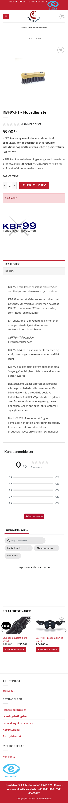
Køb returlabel (11, 729)
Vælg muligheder (14, 650)
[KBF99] (19, 226)
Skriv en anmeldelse (34, 516)
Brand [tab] (9, 271)
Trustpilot (8, 690)
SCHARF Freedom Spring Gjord (49, 639)
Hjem (29, 38)
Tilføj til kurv (34, 185)
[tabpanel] (34, 571)
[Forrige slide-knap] (4, 668)
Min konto (9, 756)
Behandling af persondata (18, 723)
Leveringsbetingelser (15, 716)
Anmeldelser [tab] (17, 530)
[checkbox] (13, 556)
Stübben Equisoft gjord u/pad (15, 639)
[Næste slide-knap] (61, 668)
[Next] (65, 637)
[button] (6, 16)
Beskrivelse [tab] (12, 264)
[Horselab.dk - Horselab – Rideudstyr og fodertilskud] (34, 16)
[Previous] (3, 637)
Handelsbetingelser (14, 709)
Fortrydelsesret (12, 736)
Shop (38, 38)
